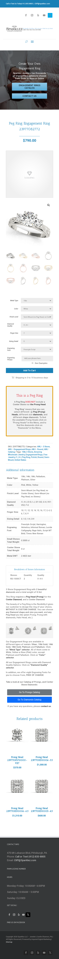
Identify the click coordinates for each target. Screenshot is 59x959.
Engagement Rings (34, 455)
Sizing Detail (13, 341)
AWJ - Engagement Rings (19, 449)
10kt (24, 452)
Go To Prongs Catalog (29, 692)
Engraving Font (11, 349)
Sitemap (9, 942)
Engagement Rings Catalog (29, 86)
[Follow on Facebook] (26, 15)
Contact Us (29, 96)
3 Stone (29, 452)
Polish (34, 457)
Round (40, 457)
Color (16, 309)
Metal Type (14, 301)
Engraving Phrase (11, 359)
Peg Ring (26, 457)
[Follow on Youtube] (44, 15)
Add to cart (29, 370)
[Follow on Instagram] (32, 15)
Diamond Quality (10, 325)
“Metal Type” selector (19, 649)
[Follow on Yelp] (38, 15)
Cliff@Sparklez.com (25, 860)
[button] (48, 205)
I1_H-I (18, 457)
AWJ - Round (37, 449)
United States (20, 460)
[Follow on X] (50, 15)
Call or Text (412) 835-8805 (30, 856)
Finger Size (14, 333)
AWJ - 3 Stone (43, 446)
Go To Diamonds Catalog (29, 699)
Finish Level (14, 317)
